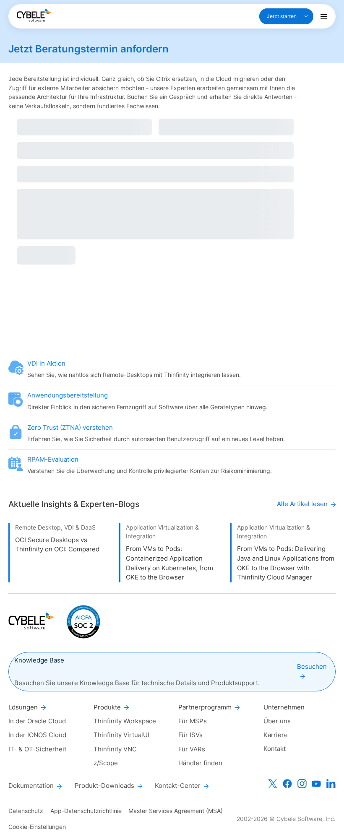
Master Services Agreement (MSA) (175, 810)
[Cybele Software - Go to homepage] (34, 15)
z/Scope (106, 763)
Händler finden (200, 763)
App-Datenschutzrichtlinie (86, 810)
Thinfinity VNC (115, 749)
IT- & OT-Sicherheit (37, 749)
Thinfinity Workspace (125, 721)
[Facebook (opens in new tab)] (287, 783)
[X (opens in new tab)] (272, 783)
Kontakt (274, 749)
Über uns (277, 721)
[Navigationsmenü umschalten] (324, 16)
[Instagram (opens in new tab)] (302, 783)
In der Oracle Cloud (37, 721)
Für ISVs (190, 735)
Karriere (275, 735)
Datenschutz (25, 810)
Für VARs (191, 749)
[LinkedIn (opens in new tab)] (331, 783)
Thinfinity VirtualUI (121, 735)
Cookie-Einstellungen (37, 826)
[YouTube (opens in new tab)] (316, 783)
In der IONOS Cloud (37, 735)
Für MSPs (192, 721)
